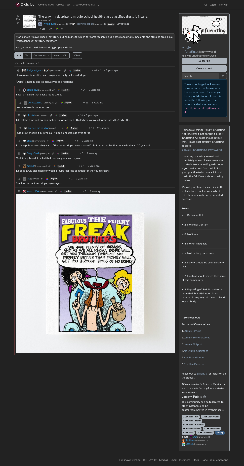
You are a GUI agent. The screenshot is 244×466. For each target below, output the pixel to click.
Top (27, 55)
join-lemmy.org (219, 460)
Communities (46, 4)
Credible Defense (194, 364)
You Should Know (194, 357)
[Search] (205, 4)
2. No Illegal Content (196, 224)
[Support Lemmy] (98, 4)
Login (213, 4)
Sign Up (223, 4)
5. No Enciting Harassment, (200, 253)
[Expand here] (29, 21)
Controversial (41, 55)
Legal (174, 460)
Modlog (219, 433)
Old (65, 55)
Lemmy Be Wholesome (197, 337)
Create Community (84, 4)
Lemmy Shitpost (193, 344)
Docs (196, 460)
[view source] (62, 29)
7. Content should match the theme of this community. (204, 278)
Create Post (63, 4)
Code (205, 460)
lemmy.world (44, 20)
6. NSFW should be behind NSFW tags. (203, 264)
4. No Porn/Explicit (195, 243)
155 (43, 29)
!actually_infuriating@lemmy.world (202, 150)
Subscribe (204, 61)
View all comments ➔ (27, 63)
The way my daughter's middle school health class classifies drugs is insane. (93, 16)
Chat (77, 55)
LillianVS (202, 373)
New (56, 55)
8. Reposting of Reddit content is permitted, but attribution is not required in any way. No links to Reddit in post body (204, 295)
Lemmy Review (192, 331)
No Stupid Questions (196, 351)
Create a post (204, 68)
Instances (184, 460)
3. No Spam (191, 234)
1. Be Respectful (193, 215)
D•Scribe (27, 4)
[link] (50, 29)
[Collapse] (18, 70)
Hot (19, 55)
